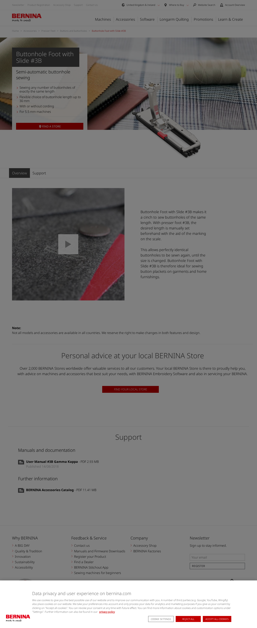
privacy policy (107, 612)
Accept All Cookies (217, 619)
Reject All (188, 619)
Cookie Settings (161, 619)
